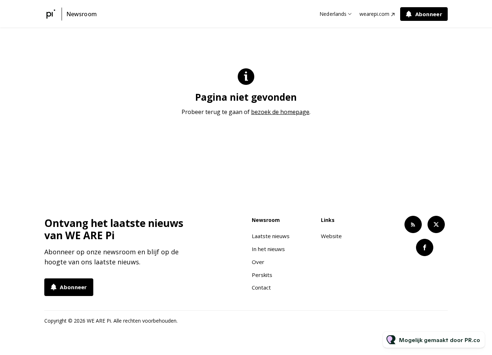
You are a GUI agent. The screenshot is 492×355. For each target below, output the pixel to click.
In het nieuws (268, 248)
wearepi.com (374, 13)
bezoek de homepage (280, 112)
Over (258, 261)
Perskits (262, 274)
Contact (261, 287)
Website (331, 236)
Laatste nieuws (271, 236)
